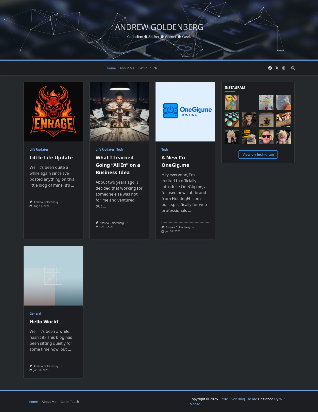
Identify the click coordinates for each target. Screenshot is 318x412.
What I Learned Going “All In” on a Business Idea (118, 165)
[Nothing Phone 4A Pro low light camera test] (249, 102)
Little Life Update (51, 157)
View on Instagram (258, 154)
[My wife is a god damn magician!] (232, 119)
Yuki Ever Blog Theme (239, 399)
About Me (127, 68)
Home (111, 68)
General (35, 313)
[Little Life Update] (53, 111)
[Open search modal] (293, 68)
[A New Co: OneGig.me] (185, 111)
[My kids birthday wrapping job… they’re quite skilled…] (266, 102)
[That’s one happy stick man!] (283, 102)
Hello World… (46, 321)
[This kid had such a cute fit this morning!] (249, 119)
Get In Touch (147, 68)
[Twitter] (277, 68)
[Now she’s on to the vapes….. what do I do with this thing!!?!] (232, 137)
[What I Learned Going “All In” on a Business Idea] (119, 111)
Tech (120, 149)
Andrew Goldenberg (159, 27)
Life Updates (39, 149)
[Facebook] (270, 68)
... (72, 185)
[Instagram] (283, 68)
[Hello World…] (53, 276)
